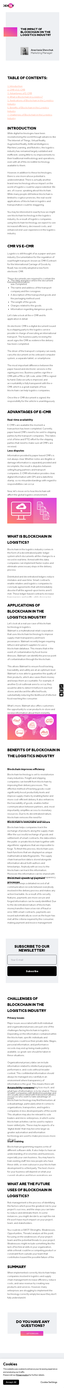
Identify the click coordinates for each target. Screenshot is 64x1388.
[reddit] (61, 694)
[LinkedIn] (61, 690)
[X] (61, 686)
